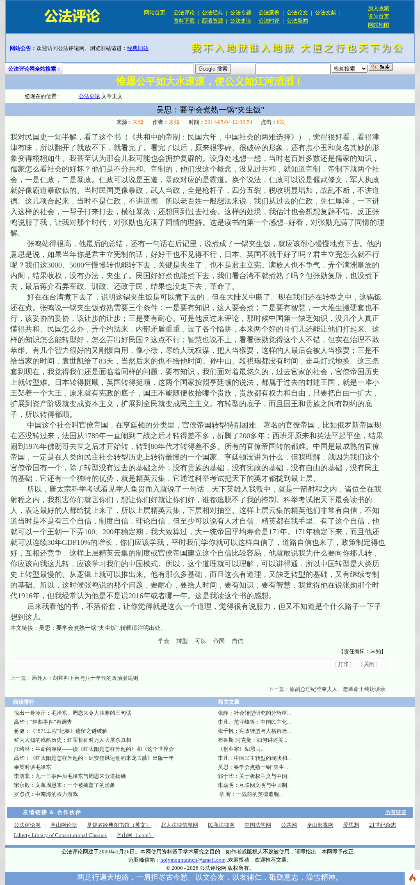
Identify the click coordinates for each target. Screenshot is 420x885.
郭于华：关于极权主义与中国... (254, 776)
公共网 (289, 825)
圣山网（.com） (135, 835)
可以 (200, 641)
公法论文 (297, 12)
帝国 (219, 641)
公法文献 (325, 12)
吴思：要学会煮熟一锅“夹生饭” (79, 628)
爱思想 (351, 825)
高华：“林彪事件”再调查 (43, 722)
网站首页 (154, 12)
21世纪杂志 (382, 825)
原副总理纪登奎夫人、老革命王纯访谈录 (338, 689)
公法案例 (269, 12)
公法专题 (240, 12)
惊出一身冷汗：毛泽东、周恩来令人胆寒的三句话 (72, 713)
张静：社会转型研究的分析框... (254, 713)
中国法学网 (257, 825)
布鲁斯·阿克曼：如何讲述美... (252, 740)
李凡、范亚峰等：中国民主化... (254, 722)
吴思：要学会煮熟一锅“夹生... (253, 767)
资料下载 (184, 21)
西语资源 (212, 21)
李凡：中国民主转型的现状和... (254, 758)
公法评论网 (27, 825)
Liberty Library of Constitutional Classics (60, 835)
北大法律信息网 (179, 825)
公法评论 (184, 12)
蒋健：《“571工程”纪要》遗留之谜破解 (60, 731)
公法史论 (240, 21)
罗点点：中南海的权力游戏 (46, 794)
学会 (163, 641)
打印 (343, 664)
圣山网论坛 (63, 825)
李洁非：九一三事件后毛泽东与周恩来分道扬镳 (70, 776)
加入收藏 (378, 8)
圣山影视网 (320, 825)
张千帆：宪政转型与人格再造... (254, 731)
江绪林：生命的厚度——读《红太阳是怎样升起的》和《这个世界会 (94, 749)
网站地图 (378, 25)
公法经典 (212, 12)
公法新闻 (297, 21)
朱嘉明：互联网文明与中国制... (254, 785)
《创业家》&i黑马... (241, 749)
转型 (182, 641)
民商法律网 (221, 825)
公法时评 (269, 21)
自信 (237, 641)
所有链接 (395, 812)
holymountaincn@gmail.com (193, 860)
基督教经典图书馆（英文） (119, 825)
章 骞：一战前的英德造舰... (250, 794)
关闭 (369, 664)
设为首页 (378, 17)
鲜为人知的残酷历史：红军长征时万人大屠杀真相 (72, 740)
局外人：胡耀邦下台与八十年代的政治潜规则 (85, 678)
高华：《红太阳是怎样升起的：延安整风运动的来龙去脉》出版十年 (94, 758)
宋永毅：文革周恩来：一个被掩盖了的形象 (64, 785)
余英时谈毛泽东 (32, 767)
